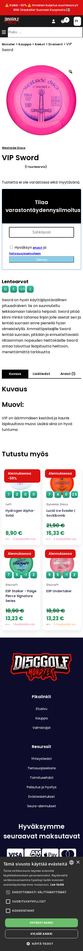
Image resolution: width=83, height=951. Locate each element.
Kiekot (40, 44)
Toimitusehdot (41, 777)
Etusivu (41, 708)
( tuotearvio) (36, 167)
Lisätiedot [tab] (41, 373)
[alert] (41, 904)
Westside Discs (13, 148)
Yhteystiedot (41, 758)
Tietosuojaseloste (41, 768)
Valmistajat (42, 727)
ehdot (37, 247)
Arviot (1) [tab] (68, 373)
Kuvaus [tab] (15, 373)
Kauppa (24, 44)
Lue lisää (57, 885)
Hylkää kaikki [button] (41, 934)
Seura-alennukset (41, 806)
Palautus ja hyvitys (41, 787)
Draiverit (55, 44)
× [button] (78, 862)
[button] (8, 892)
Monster (8, 44)
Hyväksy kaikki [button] (41, 923)
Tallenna (41, 259)
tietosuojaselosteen (25, 253)
